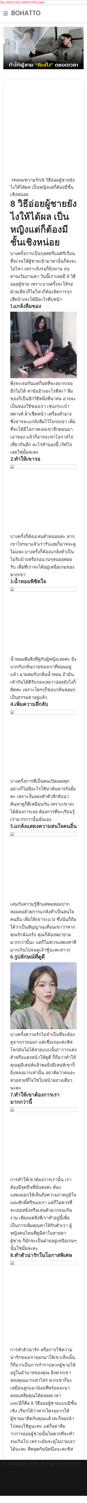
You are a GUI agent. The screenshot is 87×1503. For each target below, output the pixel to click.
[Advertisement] (43, 131)
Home (16, 180)
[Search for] (81, 15)
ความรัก (33, 180)
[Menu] (5, 15)
